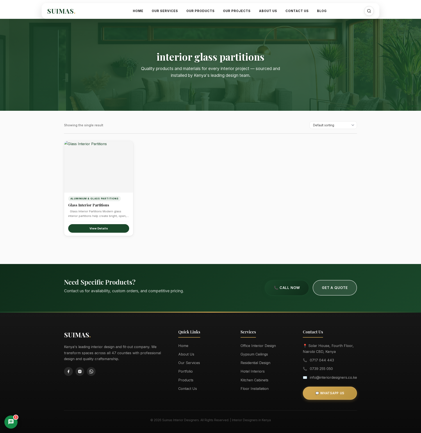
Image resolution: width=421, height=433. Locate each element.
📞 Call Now (287, 287)
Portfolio (185, 371)
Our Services (165, 11)
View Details (98, 228)
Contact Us (297, 11)
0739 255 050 (321, 368)
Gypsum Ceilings (254, 354)
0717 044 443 (322, 360)
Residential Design (255, 363)
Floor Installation (255, 388)
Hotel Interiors (253, 371)
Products (185, 380)
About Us (268, 11)
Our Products (200, 11)
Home (138, 11)
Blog (322, 11)
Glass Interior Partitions (88, 205)
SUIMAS (61, 11)
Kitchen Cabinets (254, 380)
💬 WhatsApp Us (329, 393)
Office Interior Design (258, 345)
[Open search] (369, 11)
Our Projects (237, 11)
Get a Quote (335, 287)
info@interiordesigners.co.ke (333, 377)
